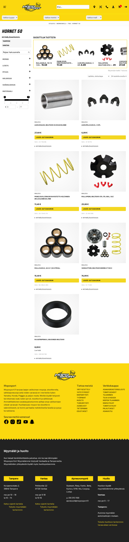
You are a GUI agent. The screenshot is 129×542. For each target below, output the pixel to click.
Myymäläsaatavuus (43, 146)
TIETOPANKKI (82, 408)
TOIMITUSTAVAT (109, 406)
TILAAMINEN (108, 395)
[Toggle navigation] (5, 7)
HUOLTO (80, 400)
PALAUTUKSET (109, 408)
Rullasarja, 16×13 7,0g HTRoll (47, 268)
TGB (69, 23)
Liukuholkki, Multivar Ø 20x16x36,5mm (50, 125)
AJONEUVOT (82, 406)
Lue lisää (38, 350)
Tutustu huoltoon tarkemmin (110, 522)
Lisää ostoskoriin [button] (44, 137)
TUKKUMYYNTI (83, 403)
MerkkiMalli (61, 23)
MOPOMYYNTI (82, 395)
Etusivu (52, 23)
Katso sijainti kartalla (13, 504)
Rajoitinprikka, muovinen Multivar (49, 339)
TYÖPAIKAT (81, 398)
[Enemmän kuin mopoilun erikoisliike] (29, 7)
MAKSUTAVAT (108, 403)
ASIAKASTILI (107, 411)
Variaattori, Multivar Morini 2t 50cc (97, 268)
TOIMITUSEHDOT (110, 392)
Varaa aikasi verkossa (107, 525)
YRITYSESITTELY (83, 389)
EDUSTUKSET (82, 411)
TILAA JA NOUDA (109, 398)
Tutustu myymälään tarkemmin (17, 508)
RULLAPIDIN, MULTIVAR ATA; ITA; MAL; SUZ (98, 197)
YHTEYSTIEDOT (83, 392)
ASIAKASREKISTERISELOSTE (114, 389)
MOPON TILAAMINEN (111, 400)
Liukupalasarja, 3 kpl (91, 125)
